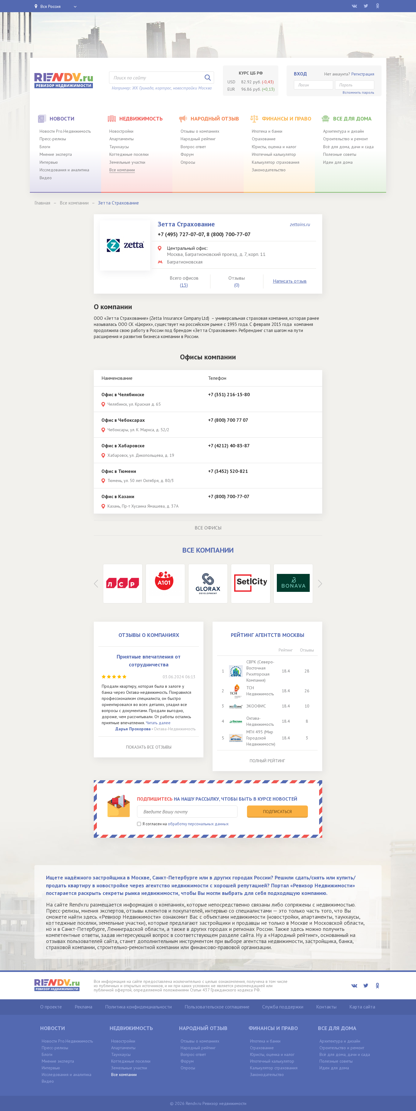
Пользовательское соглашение (217, 1007)
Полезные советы (339, 154)
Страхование (264, 138)
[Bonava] (293, 583)
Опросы (188, 162)
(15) (184, 285)
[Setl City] (250, 583)
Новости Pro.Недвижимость (65, 131)
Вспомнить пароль (358, 92)
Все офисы (208, 528)
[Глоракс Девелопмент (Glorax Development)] (208, 583)
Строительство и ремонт (345, 138)
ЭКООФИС (256, 706)
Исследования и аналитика (64, 170)
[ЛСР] (123, 583)
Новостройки (121, 131)
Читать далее (158, 722)
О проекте (51, 1007)
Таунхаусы (119, 146)
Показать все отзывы (148, 747)
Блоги (45, 146)
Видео (46, 177)
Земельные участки (127, 162)
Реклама (83, 1007)
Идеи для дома (338, 162)
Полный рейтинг (267, 760)
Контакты (326, 1007)
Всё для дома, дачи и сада (348, 146)
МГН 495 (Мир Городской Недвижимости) (260, 738)
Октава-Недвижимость (175, 729)
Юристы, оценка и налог (274, 146)
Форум (187, 154)
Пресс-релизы (53, 138)
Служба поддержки (282, 1007)
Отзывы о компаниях (200, 131)
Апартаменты (121, 138)
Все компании (122, 170)
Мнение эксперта (56, 154)
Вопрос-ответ (193, 146)
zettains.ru (300, 224)
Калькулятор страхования (275, 162)
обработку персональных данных (198, 823)
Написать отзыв (290, 281)
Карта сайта (362, 1007)
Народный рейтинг (198, 138)
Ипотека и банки (267, 131)
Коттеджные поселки (129, 154)
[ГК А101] (165, 583)
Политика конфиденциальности (138, 1007)
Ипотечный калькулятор (274, 154)
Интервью (49, 162)
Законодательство (269, 170)
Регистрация (362, 74)
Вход (300, 74)
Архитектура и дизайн (343, 131)
